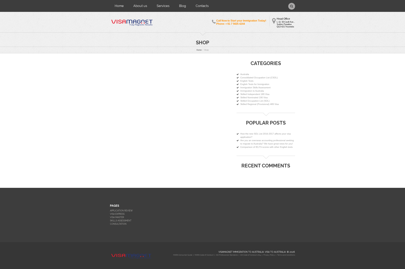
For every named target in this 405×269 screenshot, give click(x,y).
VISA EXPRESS (117, 214)
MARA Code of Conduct (204, 255)
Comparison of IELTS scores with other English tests (266, 147)
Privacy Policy (269, 255)
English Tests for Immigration (254, 84)
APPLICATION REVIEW (121, 210)
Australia (244, 74)
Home (119, 6)
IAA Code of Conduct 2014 (250, 255)
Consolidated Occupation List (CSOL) (259, 77)
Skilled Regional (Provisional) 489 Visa (259, 104)
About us (140, 6)
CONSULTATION (118, 224)
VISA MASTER (117, 217)
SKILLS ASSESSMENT (120, 220)
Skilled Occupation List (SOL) (255, 101)
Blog (182, 6)
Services (163, 6)
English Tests (246, 81)
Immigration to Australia (252, 91)
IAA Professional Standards (227, 255)
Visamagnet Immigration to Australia (241, 252)
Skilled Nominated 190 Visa (254, 97)
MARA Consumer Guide (182, 255)
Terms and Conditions (286, 255)
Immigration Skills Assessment (255, 87)
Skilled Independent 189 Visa (254, 94)
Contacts (202, 6)
